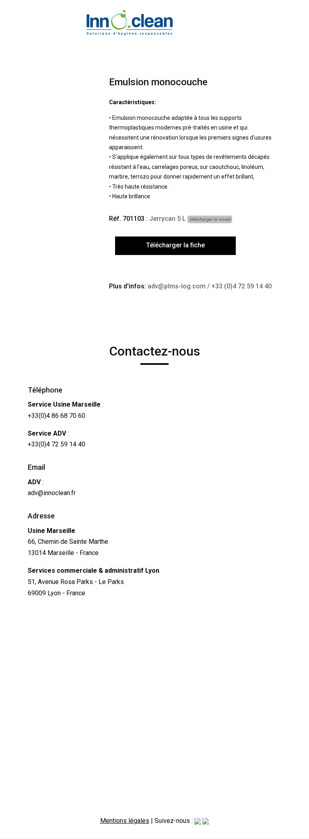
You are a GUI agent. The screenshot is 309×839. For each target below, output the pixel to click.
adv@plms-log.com (177, 286)
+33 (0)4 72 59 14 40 (241, 286)
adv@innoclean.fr (52, 493)
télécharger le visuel (210, 219)
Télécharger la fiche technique (175, 248)
